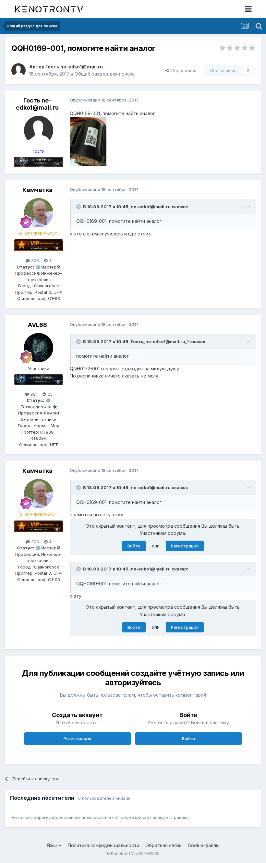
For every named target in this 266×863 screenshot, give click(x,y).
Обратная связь (163, 845)
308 (34, 260)
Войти (133, 545)
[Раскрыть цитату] (79, 206)
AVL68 (37, 324)
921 (33, 394)
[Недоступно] (88, 141)
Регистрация (185, 545)
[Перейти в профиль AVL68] (38, 347)
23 (49, 394)
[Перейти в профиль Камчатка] (38, 212)
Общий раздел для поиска (105, 74)
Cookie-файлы (203, 845)
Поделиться (182, 70)
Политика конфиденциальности (103, 845)
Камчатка (37, 189)
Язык (53, 845)
